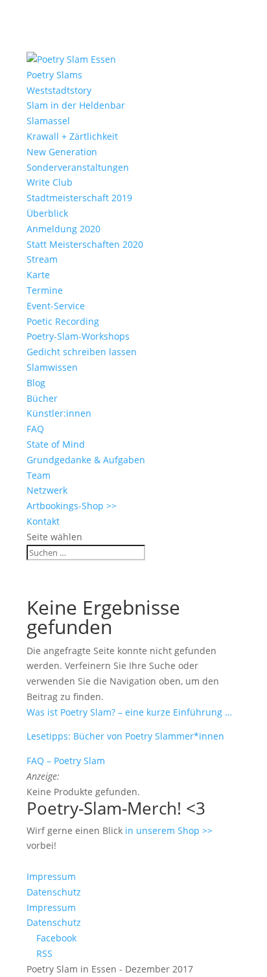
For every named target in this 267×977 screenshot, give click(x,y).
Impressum (51, 876)
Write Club (50, 182)
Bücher (42, 398)
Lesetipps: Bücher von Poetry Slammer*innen (125, 736)
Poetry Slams (54, 75)
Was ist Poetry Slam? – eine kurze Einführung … (129, 712)
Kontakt (43, 521)
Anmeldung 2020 (63, 229)
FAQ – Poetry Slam (66, 760)
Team (39, 475)
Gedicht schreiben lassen (82, 352)
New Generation (62, 152)
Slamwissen (52, 367)
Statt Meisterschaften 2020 (85, 244)
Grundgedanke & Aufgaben (86, 460)
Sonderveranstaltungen (78, 167)
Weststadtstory (59, 90)
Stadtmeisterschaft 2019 (79, 198)
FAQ (35, 429)
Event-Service (56, 306)
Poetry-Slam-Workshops (78, 336)
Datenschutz (54, 892)
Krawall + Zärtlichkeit (72, 136)
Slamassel (48, 121)
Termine (45, 290)
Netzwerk (47, 490)
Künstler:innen (59, 413)
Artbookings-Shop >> (72, 505)
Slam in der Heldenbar (76, 105)
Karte (38, 275)
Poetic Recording (63, 321)
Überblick (47, 213)
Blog (36, 383)
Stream (42, 259)
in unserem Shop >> (169, 830)
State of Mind (56, 444)
